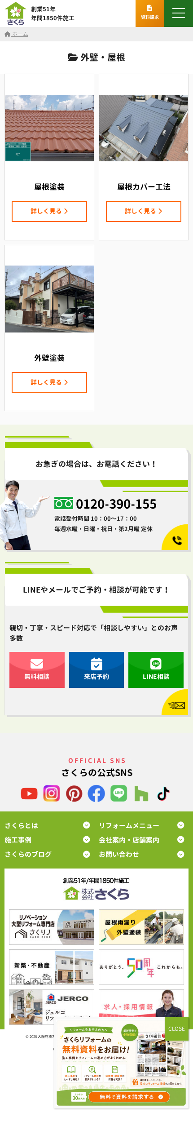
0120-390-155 (116, 504)
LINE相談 (156, 676)
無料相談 (36, 676)
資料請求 (150, 17)
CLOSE (176, 1029)
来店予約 (96, 676)
